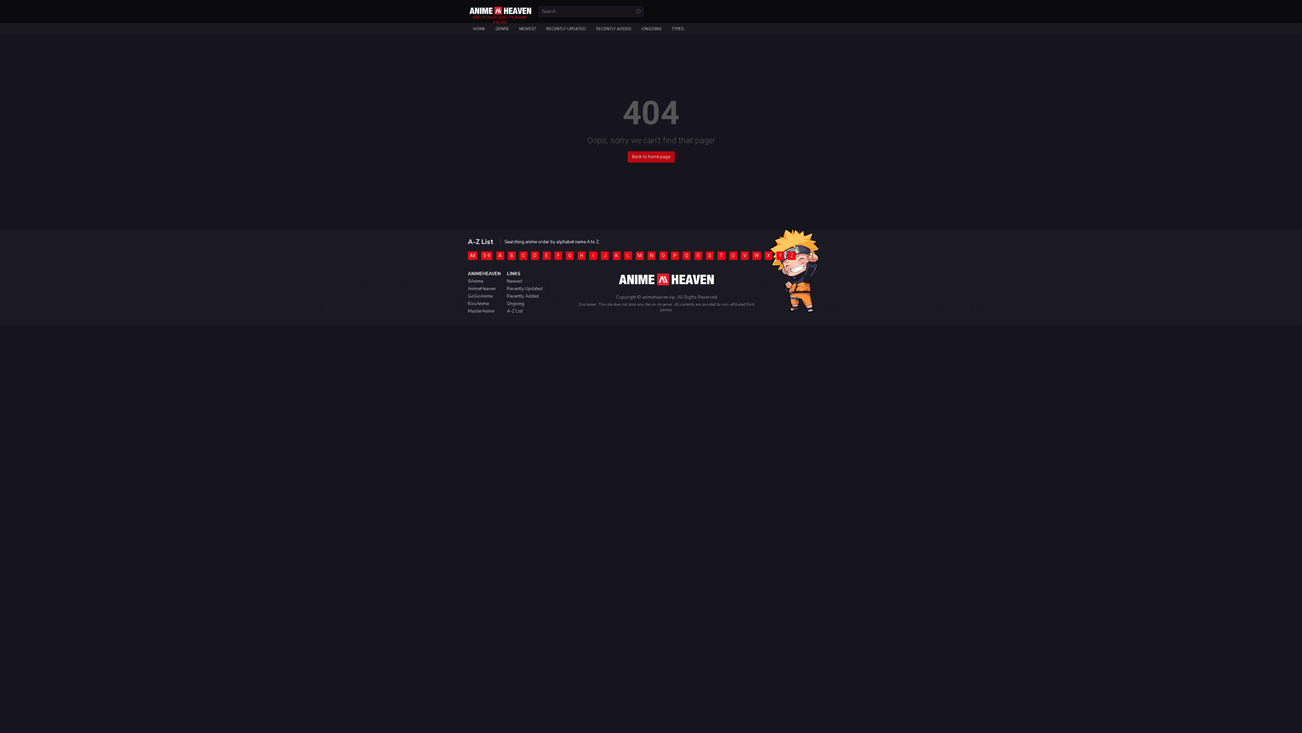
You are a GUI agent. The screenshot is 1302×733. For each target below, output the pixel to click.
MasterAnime (481, 311)
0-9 (486, 255)
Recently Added (613, 29)
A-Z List (515, 311)
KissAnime (478, 304)
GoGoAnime (480, 296)
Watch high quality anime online (500, 20)
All (472, 255)
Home (479, 29)
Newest (527, 29)
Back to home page (651, 156)
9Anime (475, 281)
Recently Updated (566, 29)
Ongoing (652, 29)
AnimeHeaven (482, 289)
